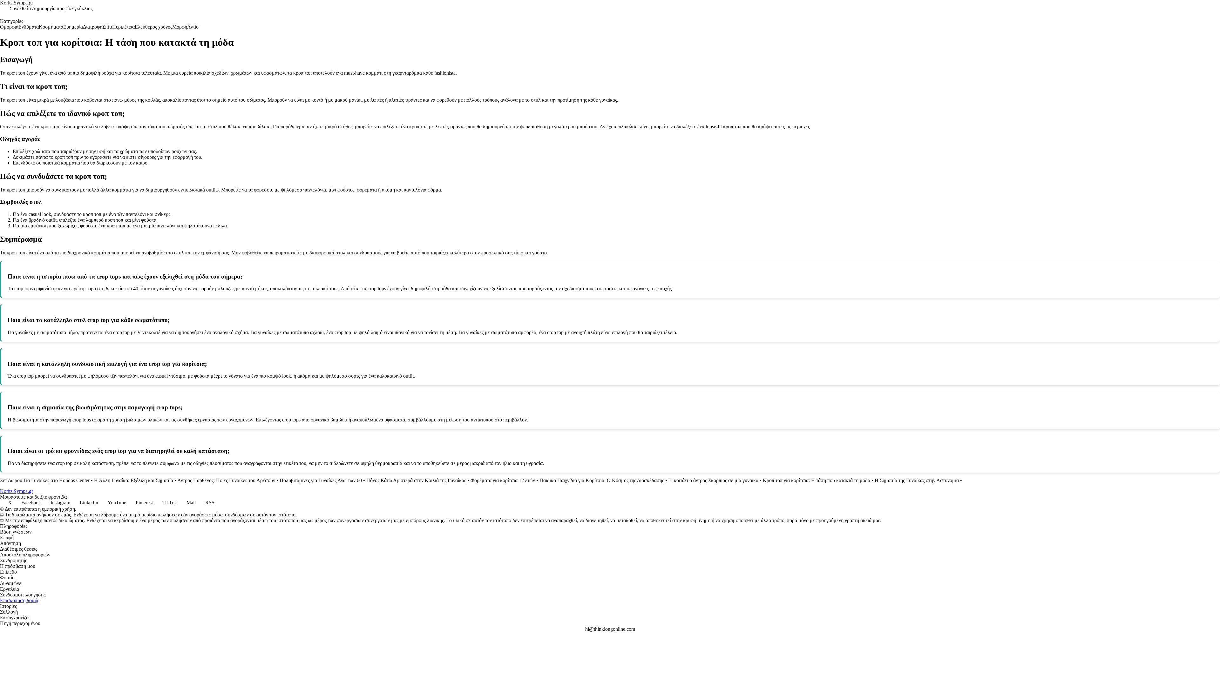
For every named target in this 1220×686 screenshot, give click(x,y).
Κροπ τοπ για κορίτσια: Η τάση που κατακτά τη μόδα (816, 480)
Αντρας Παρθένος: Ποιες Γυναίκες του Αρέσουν (226, 480)
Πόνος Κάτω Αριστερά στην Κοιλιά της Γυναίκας (416, 480)
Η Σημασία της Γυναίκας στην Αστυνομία (917, 480)
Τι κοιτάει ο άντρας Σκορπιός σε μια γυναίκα (713, 480)
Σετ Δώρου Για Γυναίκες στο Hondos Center (45, 480)
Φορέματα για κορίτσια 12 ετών (503, 480)
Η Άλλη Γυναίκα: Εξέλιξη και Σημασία (133, 480)
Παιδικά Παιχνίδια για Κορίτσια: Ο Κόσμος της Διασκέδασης (601, 480)
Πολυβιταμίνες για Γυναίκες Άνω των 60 (321, 480)
